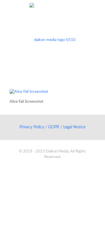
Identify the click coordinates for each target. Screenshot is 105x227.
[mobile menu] (97, 12)
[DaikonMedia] (52, 40)
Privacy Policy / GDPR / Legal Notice (52, 127)
